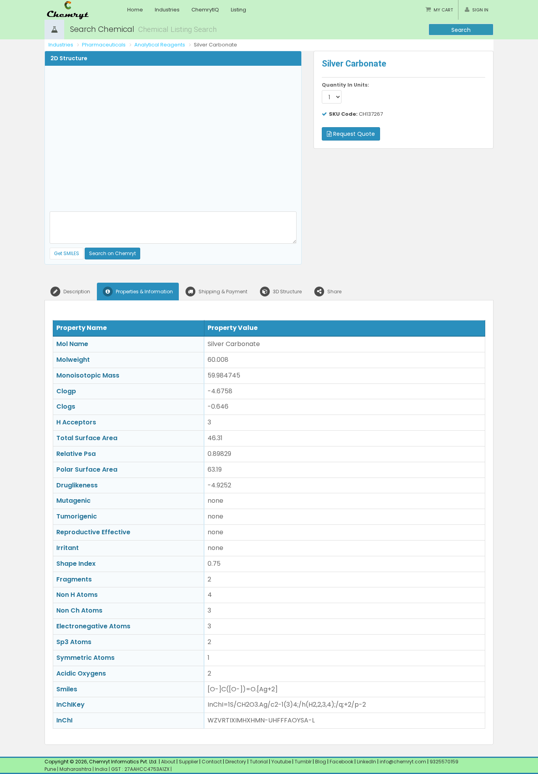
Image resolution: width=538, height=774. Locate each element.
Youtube (281, 761)
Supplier (188, 761)
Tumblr (303, 761)
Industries (167, 9)
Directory (236, 761)
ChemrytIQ (205, 9)
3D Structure (287, 291)
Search (461, 30)
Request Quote (353, 134)
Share (333, 291)
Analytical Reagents (159, 44)
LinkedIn (367, 761)
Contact (212, 761)
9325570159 (443, 761)
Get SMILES (66, 253)
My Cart (443, 10)
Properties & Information (144, 291)
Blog (320, 761)
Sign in (480, 10)
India (102, 769)
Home (135, 9)
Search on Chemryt (112, 253)
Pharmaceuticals (104, 44)
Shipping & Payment (222, 291)
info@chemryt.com (403, 761)
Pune (51, 769)
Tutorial (259, 761)
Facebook (341, 761)
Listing (238, 9)
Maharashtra (76, 769)
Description (76, 291)
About (168, 761)
